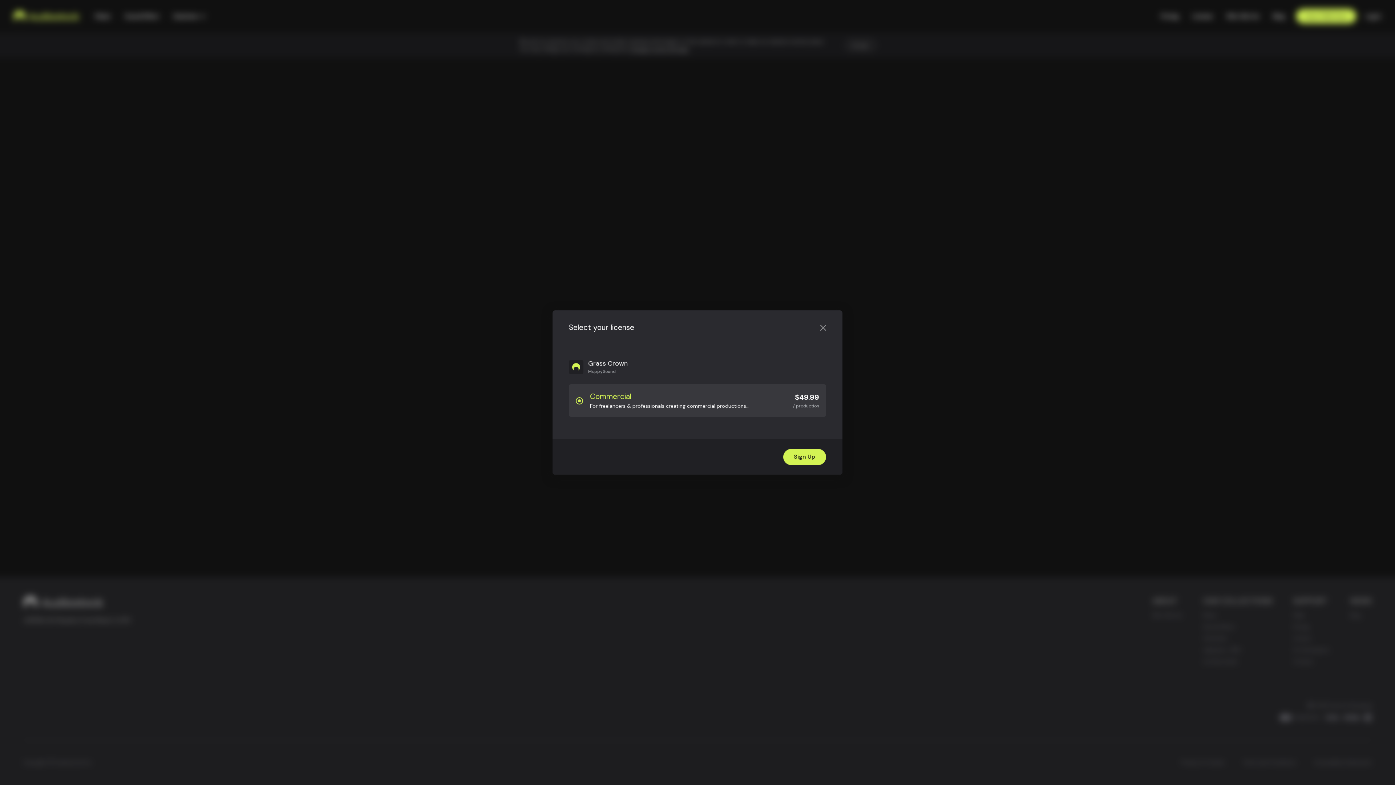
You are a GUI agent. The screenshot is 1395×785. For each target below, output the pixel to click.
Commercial (610, 396)
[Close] (823, 328)
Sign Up (804, 456)
